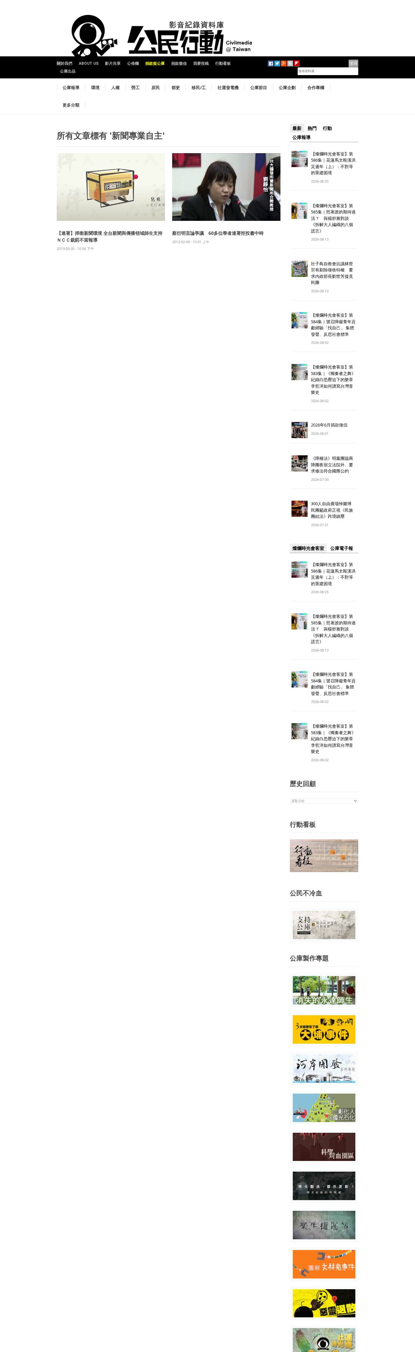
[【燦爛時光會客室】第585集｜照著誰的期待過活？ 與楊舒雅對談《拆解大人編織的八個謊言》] (299, 210)
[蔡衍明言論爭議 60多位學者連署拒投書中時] (226, 186)
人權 (115, 87)
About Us (89, 63)
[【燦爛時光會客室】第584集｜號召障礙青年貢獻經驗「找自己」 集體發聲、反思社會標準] (299, 320)
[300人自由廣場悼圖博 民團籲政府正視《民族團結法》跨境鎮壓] (299, 508)
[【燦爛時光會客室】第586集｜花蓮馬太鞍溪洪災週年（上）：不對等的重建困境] (299, 158)
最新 (297, 128)
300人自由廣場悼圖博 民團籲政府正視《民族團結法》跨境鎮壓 (333, 510)
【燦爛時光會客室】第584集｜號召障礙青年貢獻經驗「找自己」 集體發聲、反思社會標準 (333, 324)
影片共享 (113, 63)
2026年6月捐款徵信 (329, 425)
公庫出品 (68, 71)
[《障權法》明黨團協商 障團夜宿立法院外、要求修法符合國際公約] (299, 463)
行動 (327, 128)
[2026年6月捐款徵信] (299, 429)
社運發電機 (228, 87)
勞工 (135, 87)
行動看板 (223, 63)
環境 (95, 87)
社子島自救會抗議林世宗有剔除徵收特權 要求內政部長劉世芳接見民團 (332, 273)
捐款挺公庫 (155, 63)
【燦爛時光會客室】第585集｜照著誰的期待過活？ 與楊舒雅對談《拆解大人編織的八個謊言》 (333, 218)
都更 (176, 87)
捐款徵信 (179, 63)
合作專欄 (315, 87)
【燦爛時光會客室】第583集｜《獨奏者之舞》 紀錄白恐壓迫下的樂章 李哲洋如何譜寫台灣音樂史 (333, 379)
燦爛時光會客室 (308, 548)
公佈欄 (133, 63)
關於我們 (64, 63)
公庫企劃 (287, 87)
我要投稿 (201, 63)
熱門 (312, 128)
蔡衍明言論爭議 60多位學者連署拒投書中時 (218, 233)
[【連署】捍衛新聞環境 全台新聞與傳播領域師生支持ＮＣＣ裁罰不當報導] (111, 186)
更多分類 (71, 105)
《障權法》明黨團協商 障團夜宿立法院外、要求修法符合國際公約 (334, 464)
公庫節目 (258, 87)
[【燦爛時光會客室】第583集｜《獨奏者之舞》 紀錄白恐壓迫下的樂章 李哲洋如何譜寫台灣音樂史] (299, 371)
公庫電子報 (341, 548)
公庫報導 (71, 87)
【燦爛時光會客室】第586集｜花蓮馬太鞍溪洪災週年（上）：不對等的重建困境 (333, 163)
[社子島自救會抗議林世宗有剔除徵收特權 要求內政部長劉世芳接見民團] (299, 268)
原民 (155, 87)
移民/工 (199, 87)
